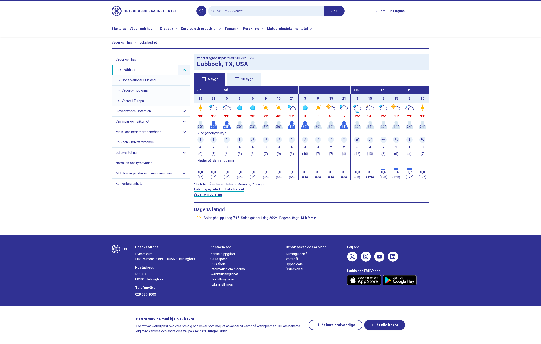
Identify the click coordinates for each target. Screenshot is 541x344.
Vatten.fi (292, 259)
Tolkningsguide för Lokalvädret (219, 189)
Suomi (381, 11)
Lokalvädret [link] (148, 42)
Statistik (166, 29)
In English (397, 11)
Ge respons (219, 259)
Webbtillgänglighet (224, 274)
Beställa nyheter (222, 279)
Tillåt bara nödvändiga (335, 325)
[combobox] (269, 11)
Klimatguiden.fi (296, 254)
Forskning (251, 29)
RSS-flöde (218, 264)
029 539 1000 (145, 294)
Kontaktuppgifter (222, 254)
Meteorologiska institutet (287, 29)
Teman (230, 29)
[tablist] (311, 79)
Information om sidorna (227, 269)
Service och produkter (199, 29)
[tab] (209, 79)
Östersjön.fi (294, 269)
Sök (334, 11)
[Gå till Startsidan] (150, 11)
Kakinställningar (222, 284)
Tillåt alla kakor (384, 325)
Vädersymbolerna (208, 194)
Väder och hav (141, 29)
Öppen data (294, 264)
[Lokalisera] (201, 11)
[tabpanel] (311, 133)
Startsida (119, 29)
